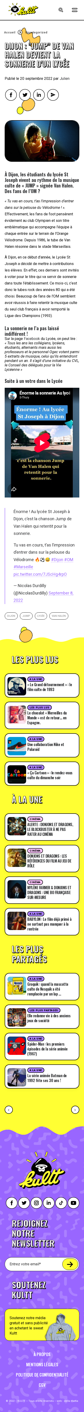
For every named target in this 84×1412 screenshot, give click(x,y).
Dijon (11, 615)
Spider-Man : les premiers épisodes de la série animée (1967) (47, 1049)
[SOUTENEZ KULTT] (42, 1308)
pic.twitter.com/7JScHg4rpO (40, 574)
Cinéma (35, 819)
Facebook (32, 338)
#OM (68, 559)
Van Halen (59, 615)
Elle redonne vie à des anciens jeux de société (48, 1018)
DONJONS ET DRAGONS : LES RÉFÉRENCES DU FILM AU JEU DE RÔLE (49, 861)
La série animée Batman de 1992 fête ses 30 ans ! (47, 1078)
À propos (42, 1354)
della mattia (71, 1400)
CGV (42, 1385)
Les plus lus (39, 707)
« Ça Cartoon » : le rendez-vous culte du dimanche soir (50, 775)
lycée (41, 615)
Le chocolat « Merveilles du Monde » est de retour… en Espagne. (47, 717)
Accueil (9, 32)
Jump (26, 615)
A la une (36, 679)
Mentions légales (42, 1364)
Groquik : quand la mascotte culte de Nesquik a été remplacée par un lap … (47, 989)
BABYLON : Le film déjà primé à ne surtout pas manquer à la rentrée (49, 924)
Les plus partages (44, 1010)
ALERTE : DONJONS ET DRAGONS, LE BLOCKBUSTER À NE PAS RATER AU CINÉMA (50, 829)
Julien (65, 78)
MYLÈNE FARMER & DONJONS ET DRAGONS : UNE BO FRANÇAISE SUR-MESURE (49, 892)
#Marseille (23, 566)
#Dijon (57, 559)
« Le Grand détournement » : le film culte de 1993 (49, 687)
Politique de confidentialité (42, 1375)
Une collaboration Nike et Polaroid (45, 747)
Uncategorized (36, 32)
